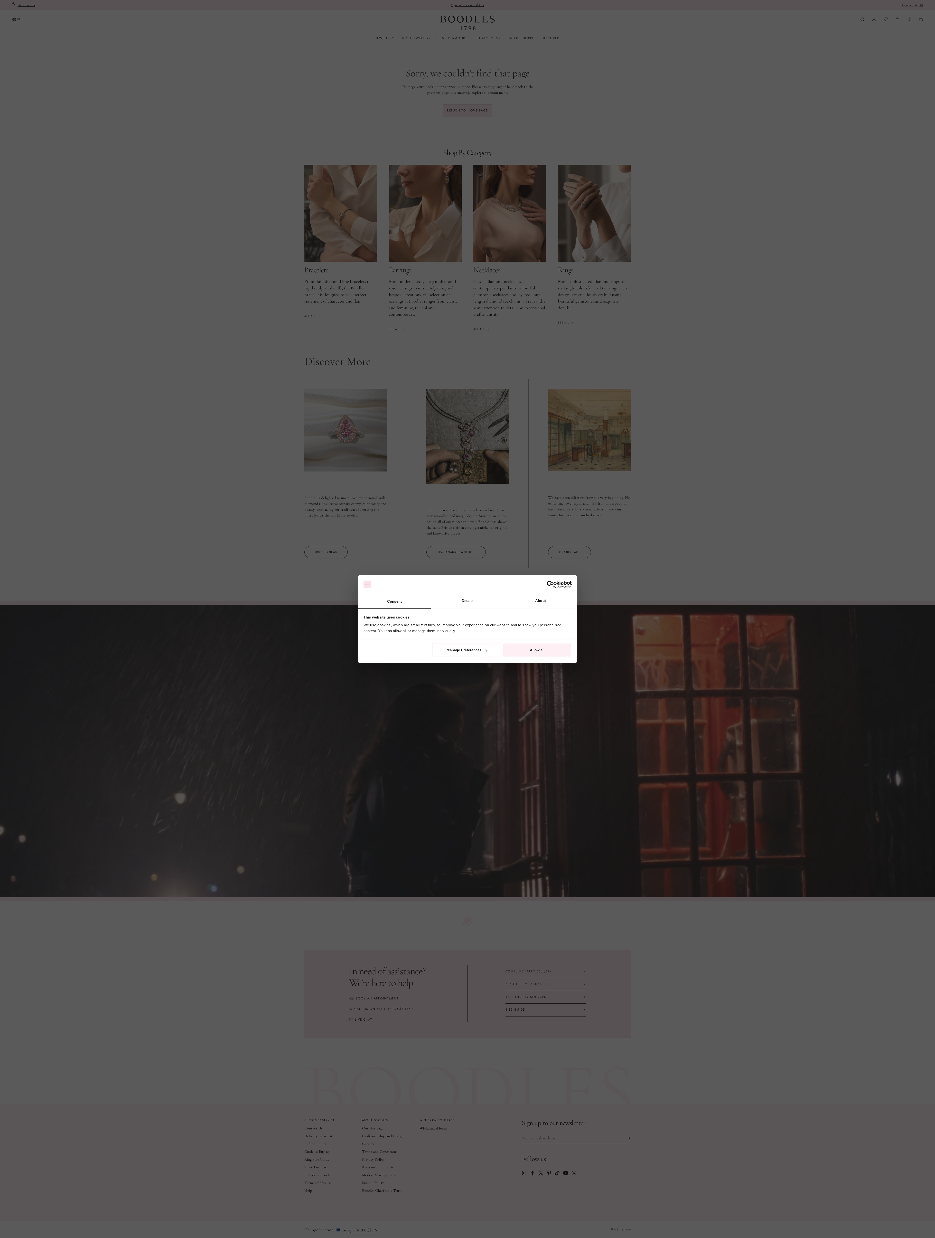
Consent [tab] (394, 601)
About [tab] (540, 600)
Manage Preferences (464, 650)
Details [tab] (468, 600)
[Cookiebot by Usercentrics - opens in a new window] (550, 584)
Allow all (537, 650)
